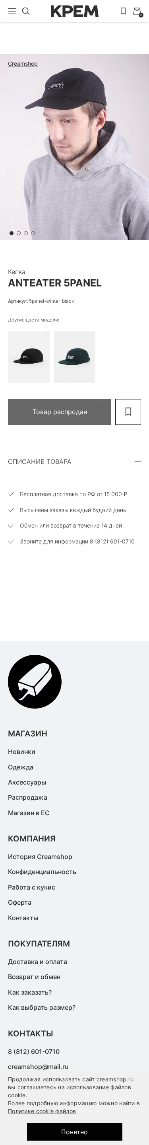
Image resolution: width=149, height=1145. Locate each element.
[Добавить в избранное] (128, 412)
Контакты (23, 918)
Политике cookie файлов (42, 1111)
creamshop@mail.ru (38, 1067)
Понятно (74, 1132)
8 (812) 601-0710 (34, 1051)
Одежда (20, 767)
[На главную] (75, 11)
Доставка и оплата (37, 962)
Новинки (21, 752)
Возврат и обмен (34, 977)
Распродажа (27, 797)
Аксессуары (27, 782)
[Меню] (12, 11)
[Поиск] (26, 11)
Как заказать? (30, 992)
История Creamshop (40, 857)
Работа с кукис (31, 887)
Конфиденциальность (42, 872)
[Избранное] (123, 11)
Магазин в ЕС (29, 813)
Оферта (19, 902)
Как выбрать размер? (41, 1007)
